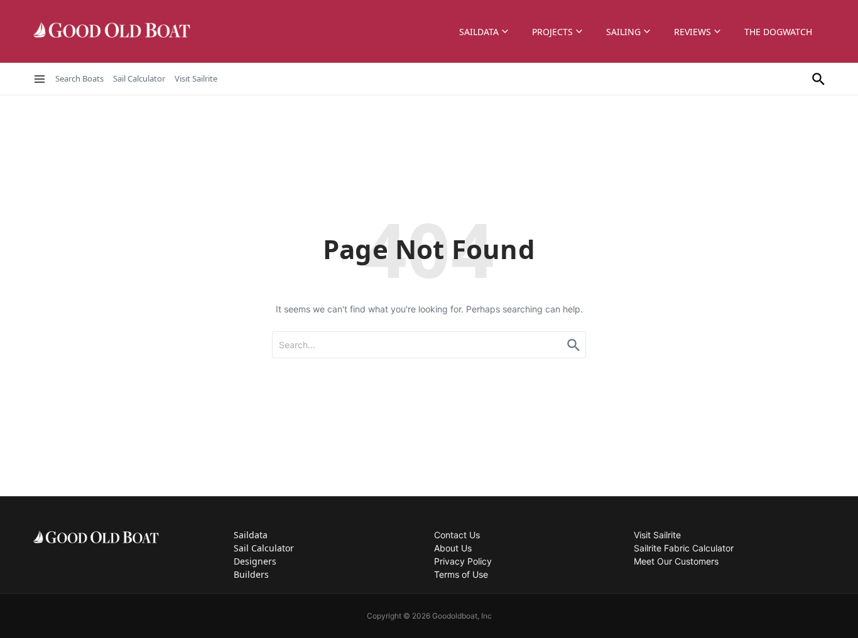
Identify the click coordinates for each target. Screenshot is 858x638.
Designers (255, 561)
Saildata (479, 32)
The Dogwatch (778, 32)
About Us (453, 548)
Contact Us (457, 534)
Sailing (623, 32)
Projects (552, 32)
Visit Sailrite (196, 78)
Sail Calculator (139, 78)
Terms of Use (461, 574)
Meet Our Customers (676, 561)
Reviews (692, 32)
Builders (251, 574)
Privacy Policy (463, 561)
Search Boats (79, 78)
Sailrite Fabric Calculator (684, 548)
